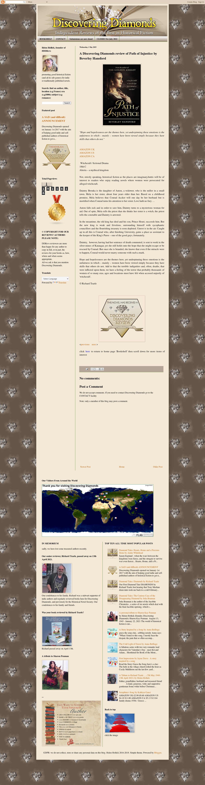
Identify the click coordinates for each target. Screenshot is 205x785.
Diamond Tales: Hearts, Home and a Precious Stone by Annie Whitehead (139, 551)
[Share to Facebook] (99, 369)
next (94, 344)
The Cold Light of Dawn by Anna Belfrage (138, 643)
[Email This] (92, 369)
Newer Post (85, 466)
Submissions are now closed (81, 38)
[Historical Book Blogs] (57, 224)
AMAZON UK (87, 149)
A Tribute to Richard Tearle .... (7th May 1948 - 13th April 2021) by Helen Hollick (140, 676)
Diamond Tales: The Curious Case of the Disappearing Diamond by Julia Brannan (137, 597)
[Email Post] (87, 368)
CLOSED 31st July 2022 (107, 38)
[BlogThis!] (94, 369)
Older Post (157, 466)
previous (85, 344)
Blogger (157, 752)
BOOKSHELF (46, 38)
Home (122, 466)
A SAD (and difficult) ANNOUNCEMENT (53, 118)
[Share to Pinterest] (102, 369)
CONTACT (60, 38)
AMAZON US (87, 152)
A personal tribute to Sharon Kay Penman (137, 612)
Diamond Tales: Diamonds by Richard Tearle (139, 581)
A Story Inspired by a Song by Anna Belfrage (139, 629)
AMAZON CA (87, 156)
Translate (62, 282)
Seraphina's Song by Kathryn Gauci (135, 692)
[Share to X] (97, 369)
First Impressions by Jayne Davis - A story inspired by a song (137, 659)
